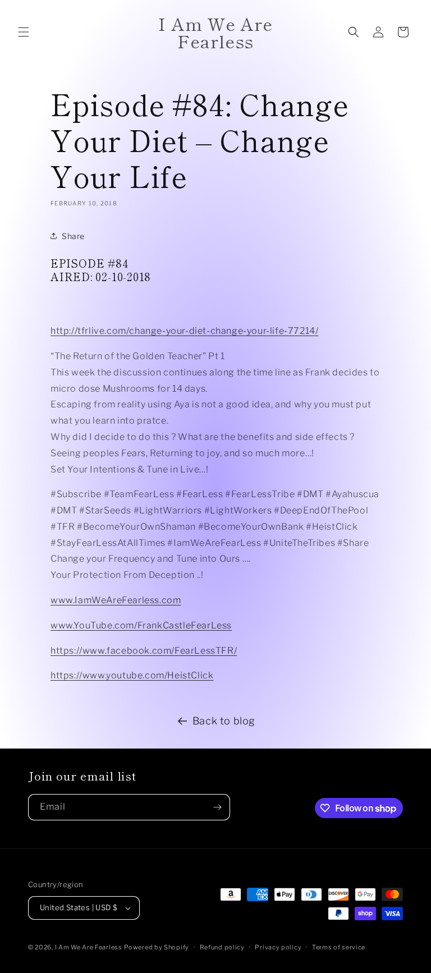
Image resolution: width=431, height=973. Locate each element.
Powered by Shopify (156, 947)
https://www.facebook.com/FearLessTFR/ (144, 650)
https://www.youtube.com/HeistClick (132, 675)
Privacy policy (278, 947)
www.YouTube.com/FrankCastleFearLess (141, 625)
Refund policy (222, 947)
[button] (23, 32)
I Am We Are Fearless (88, 947)
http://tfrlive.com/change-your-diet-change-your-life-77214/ (184, 330)
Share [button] (73, 236)
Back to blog (223, 721)
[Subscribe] (217, 807)
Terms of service (338, 947)
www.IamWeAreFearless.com (116, 600)
